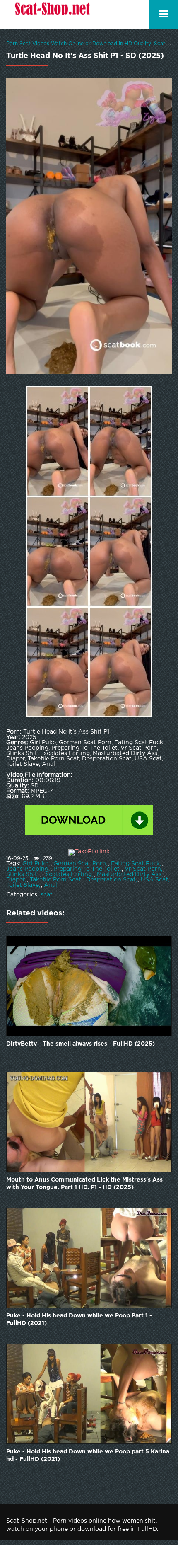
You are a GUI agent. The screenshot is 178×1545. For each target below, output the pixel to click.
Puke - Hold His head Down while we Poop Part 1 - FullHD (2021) (79, 1319)
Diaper (15, 879)
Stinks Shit (21, 874)
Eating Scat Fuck (135, 863)
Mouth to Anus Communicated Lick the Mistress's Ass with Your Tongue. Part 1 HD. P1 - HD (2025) (84, 1183)
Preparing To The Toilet (86, 869)
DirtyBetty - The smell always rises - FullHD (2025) (80, 1043)
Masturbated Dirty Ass (129, 874)
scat (47, 894)
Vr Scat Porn (143, 869)
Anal (50, 885)
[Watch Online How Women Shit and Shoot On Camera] (51, 14)
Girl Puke (35, 863)
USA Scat (154, 879)
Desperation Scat (111, 879)
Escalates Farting (67, 874)
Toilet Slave (22, 885)
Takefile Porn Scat (55, 879)
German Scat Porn (79, 863)
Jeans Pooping (27, 869)
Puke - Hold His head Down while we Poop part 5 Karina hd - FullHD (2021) (87, 1455)
